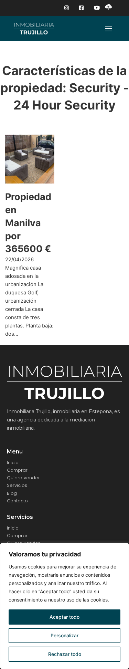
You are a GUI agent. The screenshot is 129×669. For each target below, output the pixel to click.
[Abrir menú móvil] (108, 28)
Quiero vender (23, 477)
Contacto (17, 501)
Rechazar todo (64, 654)
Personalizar (64, 635)
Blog (12, 493)
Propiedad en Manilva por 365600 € (28, 222)
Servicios (17, 485)
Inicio (13, 462)
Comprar (17, 470)
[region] (64, 606)
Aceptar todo (64, 617)
